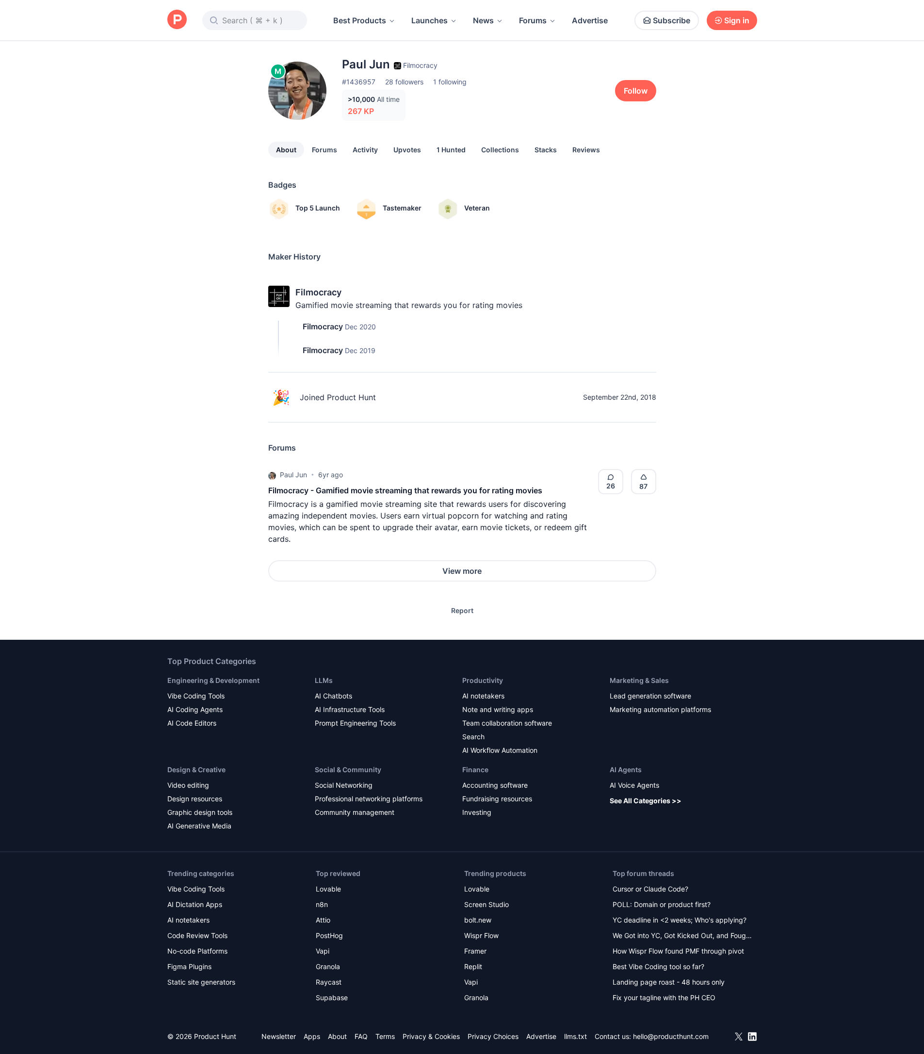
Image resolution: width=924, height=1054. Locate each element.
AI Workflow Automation (499, 750)
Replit (473, 966)
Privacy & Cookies (431, 1036)
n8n (322, 904)
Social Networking (344, 785)
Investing (476, 812)
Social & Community (348, 769)
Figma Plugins (189, 966)
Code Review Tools (197, 935)
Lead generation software (650, 696)
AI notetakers (483, 696)
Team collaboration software (507, 723)
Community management (354, 812)
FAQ (361, 1036)
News (483, 20)
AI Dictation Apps (194, 904)
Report (462, 610)
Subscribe (671, 20)
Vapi (322, 951)
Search (473, 736)
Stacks (546, 150)
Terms (385, 1036)
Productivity (482, 680)
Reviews (586, 150)
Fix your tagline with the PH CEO (664, 997)
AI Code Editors (191, 723)
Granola (328, 966)
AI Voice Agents (634, 785)
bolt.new (477, 920)
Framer (475, 951)
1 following (450, 82)
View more (462, 571)
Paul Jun (293, 474)
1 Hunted (451, 150)
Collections (500, 150)
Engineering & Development (213, 680)
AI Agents (626, 769)
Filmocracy (318, 292)
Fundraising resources (497, 799)
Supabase (332, 997)
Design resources (194, 799)
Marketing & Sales (639, 680)
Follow (636, 91)
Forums (533, 20)
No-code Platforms (197, 951)
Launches (429, 20)
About (286, 150)
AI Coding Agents (195, 709)
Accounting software (495, 785)
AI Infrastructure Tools (350, 709)
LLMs (324, 680)
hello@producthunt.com (671, 1036)
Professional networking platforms (368, 799)
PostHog (329, 935)
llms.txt (575, 1036)
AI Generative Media (199, 826)
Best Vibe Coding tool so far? (658, 966)
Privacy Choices (493, 1036)
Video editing (188, 785)
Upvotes (407, 150)
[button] (272, 474)
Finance (475, 769)
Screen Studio (486, 904)
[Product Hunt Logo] (177, 20)
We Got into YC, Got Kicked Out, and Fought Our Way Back (682, 936)
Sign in (736, 20)
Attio (323, 920)
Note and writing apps (497, 709)
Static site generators (201, 982)
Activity (365, 150)
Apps (312, 1036)
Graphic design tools (199, 812)
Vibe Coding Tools (196, 696)
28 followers (404, 82)
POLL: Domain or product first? (662, 904)
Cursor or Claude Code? (650, 889)
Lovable (328, 889)
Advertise (590, 20)
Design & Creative (196, 769)
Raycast (328, 982)
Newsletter (278, 1036)
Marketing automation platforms (660, 709)
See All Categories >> (645, 800)
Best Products (359, 20)
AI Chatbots (333, 696)
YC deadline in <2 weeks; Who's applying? (679, 920)
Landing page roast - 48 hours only (669, 982)
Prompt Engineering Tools (355, 723)
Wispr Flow (481, 935)
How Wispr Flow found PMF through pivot (678, 951)
